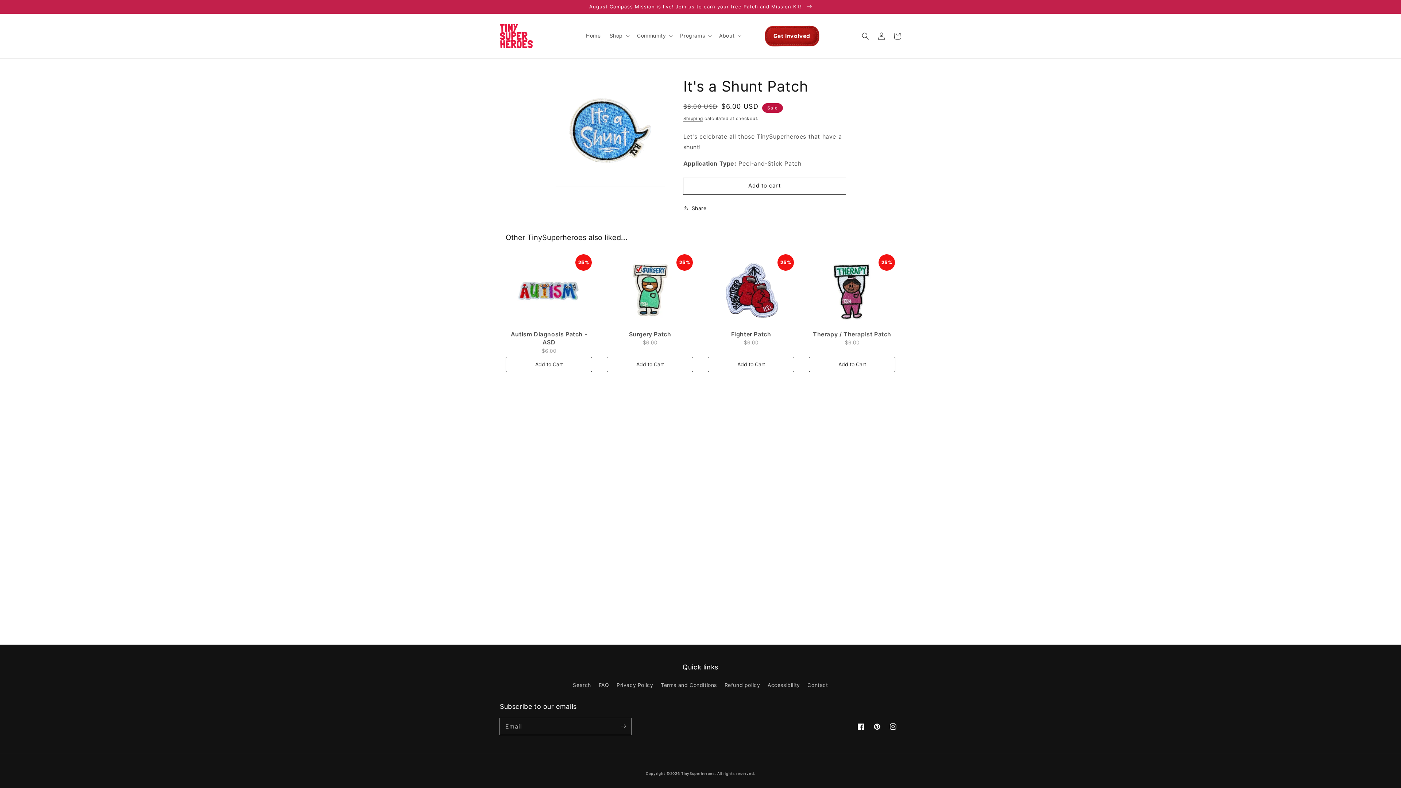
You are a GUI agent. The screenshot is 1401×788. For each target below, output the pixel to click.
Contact (817, 685)
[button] (619, 35)
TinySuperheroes (698, 773)
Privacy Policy (635, 685)
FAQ (604, 685)
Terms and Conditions (689, 685)
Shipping (693, 118)
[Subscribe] (623, 726)
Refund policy (742, 685)
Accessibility (784, 685)
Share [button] (699, 208)
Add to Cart (549, 364)
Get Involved (791, 36)
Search (582, 685)
